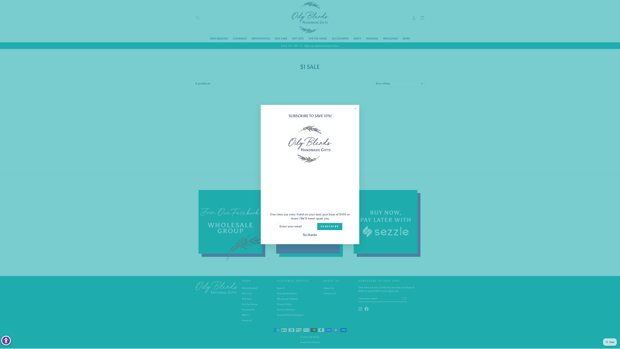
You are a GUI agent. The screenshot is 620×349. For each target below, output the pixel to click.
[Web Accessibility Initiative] (6, 340)
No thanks (310, 234)
